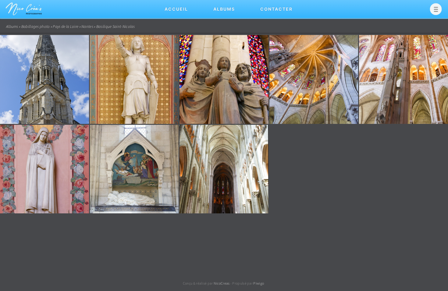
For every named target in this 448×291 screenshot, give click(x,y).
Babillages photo (35, 26)
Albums (224, 9)
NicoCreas (222, 283)
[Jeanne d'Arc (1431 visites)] (134, 79)
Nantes (87, 26)
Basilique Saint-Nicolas (115, 26)
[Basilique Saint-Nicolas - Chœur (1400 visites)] (403, 79)
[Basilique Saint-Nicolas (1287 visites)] (44, 79)
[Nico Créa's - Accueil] (24, 16)
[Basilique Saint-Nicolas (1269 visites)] (44, 169)
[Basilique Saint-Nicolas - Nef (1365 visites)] (224, 169)
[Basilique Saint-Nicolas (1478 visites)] (224, 79)
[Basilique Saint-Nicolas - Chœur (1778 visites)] (313, 79)
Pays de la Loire (65, 26)
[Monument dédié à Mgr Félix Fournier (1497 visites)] (134, 169)
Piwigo (258, 283)
